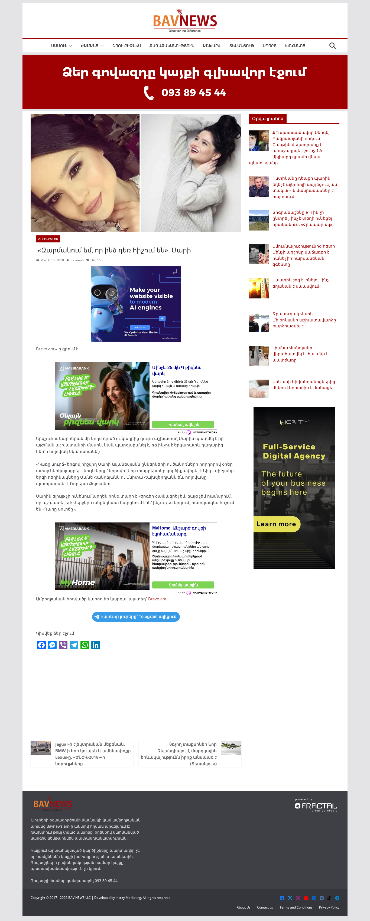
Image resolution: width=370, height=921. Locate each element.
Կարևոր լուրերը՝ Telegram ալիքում (138, 616)
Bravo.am (157, 598)
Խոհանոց (295, 45)
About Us (244, 907)
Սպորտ (270, 45)
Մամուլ (59, 45)
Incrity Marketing (128, 897)
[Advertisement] (136, 695)
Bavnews (77, 260)
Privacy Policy (329, 907)
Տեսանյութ (241, 45)
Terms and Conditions (296, 907)
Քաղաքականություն (172, 45)
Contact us (265, 907)
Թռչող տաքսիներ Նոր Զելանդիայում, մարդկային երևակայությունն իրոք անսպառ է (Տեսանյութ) (179, 753)
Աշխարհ (212, 45)
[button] (69, 46)
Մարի (95, 260)
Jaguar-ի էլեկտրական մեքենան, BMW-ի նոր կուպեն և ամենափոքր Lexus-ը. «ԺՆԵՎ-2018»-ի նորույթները (93, 753)
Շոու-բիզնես (126, 45)
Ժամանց (89, 45)
